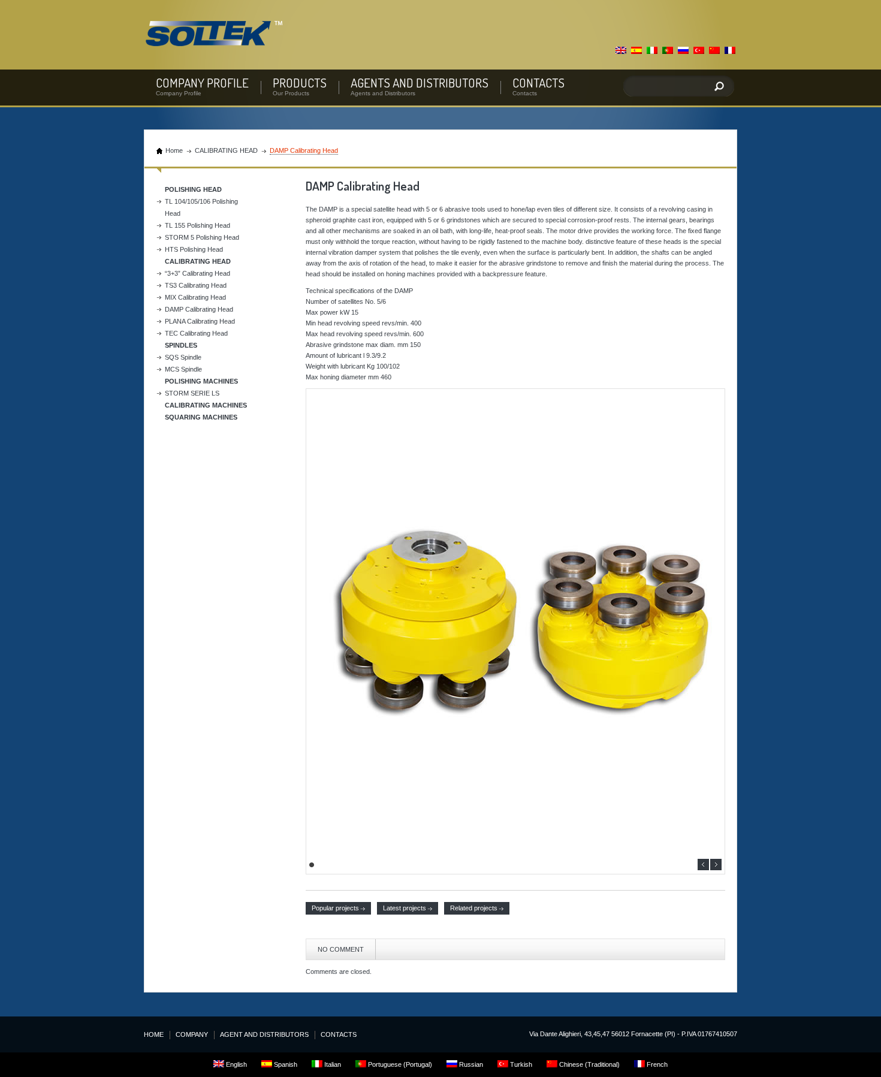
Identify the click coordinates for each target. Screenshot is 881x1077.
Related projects (473, 908)
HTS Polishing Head (194, 249)
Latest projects (404, 908)
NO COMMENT (341, 949)
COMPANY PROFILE (202, 82)
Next (716, 864)
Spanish (284, 1064)
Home (174, 150)
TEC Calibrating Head (196, 333)
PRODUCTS (300, 82)
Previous (703, 864)
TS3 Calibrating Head (196, 285)
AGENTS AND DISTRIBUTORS (419, 82)
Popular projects (335, 908)
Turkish (520, 1064)
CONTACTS (538, 82)
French (656, 1064)
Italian (331, 1064)
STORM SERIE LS (192, 393)
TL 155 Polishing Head (197, 225)
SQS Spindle (183, 357)
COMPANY (192, 1034)
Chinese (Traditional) (588, 1064)
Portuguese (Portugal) (399, 1064)
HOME (154, 1034)
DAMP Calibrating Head (199, 309)
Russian (470, 1064)
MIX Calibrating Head (195, 297)
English (235, 1064)
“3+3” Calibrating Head (197, 273)
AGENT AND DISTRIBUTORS (264, 1034)
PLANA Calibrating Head (200, 321)
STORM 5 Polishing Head (202, 237)
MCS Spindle (183, 369)
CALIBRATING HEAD (226, 150)
